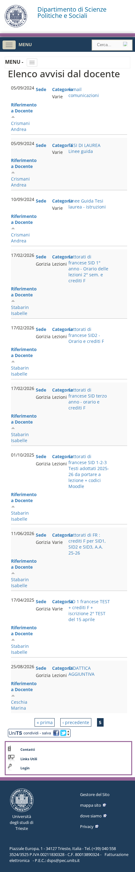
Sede (41, 89)
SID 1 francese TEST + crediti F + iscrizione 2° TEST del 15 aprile (89, 610)
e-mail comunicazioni (83, 92)
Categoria (62, 89)
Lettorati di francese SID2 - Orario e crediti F (86, 335)
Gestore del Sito (95, 794)
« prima (45, 722)
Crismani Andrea (20, 126)
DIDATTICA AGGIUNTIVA (81, 671)
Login (25, 768)
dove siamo (91, 816)
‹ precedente (75, 722)
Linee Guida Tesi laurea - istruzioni (87, 204)
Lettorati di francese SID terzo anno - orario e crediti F (87, 399)
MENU (25, 44)
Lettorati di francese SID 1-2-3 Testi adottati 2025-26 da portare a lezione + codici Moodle (88, 471)
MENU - (14, 61)
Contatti (27, 749)
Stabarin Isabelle (20, 310)
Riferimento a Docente (24, 108)
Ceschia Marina (19, 705)
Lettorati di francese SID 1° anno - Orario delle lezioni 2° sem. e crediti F (88, 269)
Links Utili (28, 759)
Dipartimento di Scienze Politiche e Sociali (71, 12)
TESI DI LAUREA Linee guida (84, 148)
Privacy (87, 826)
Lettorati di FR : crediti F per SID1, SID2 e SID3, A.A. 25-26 (87, 544)
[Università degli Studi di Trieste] (15, 26)
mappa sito (90, 805)
